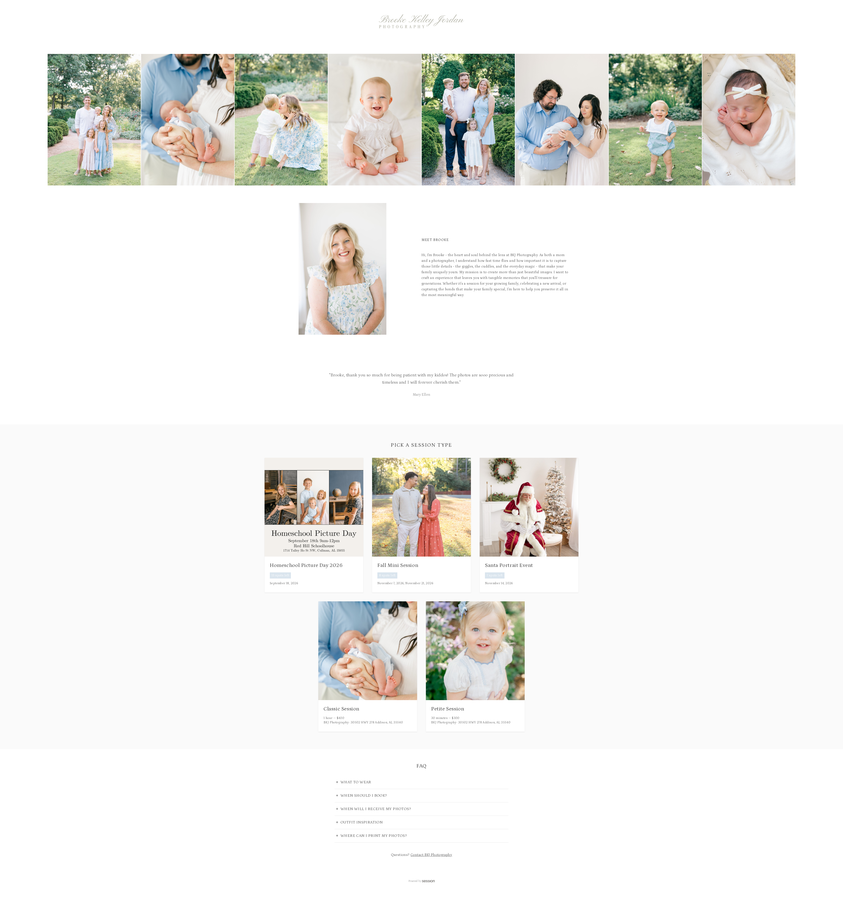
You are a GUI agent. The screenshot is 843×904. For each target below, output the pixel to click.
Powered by (414, 881)
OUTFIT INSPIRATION (361, 822)
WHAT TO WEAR (355, 782)
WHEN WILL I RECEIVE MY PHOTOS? (375, 809)
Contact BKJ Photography (431, 855)
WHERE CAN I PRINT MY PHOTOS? (373, 836)
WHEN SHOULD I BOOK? (363, 795)
